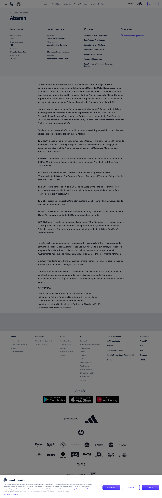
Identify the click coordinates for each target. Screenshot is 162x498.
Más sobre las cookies (11, 494)
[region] (81, 486)
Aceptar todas (111, 487)
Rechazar (150, 487)
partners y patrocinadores (82, 489)
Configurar (131, 487)
